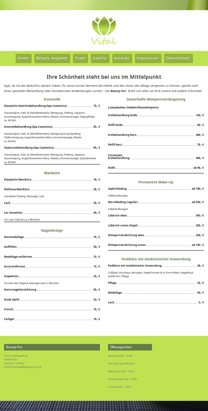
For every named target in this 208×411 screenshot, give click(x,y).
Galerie (100, 58)
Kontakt (121, 58)
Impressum (148, 58)
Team (80, 58)
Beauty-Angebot (51, 58)
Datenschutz (178, 58)
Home (23, 58)
